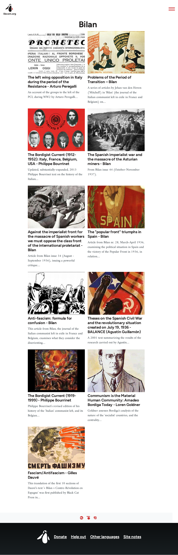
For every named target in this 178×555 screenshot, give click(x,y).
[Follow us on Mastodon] (95, 517)
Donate (60, 536)
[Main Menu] (170, 9)
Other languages (104, 536)
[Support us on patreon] (88, 517)
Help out (78, 536)
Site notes (132, 536)
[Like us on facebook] (81, 517)
